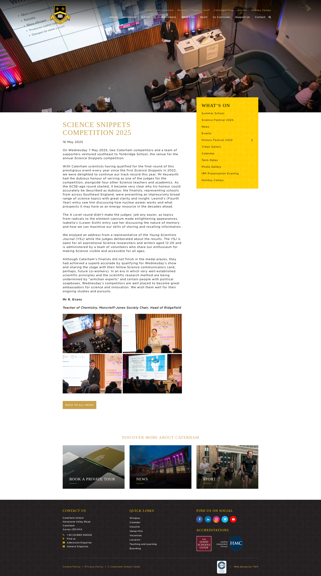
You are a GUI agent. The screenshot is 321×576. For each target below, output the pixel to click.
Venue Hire (136, 531)
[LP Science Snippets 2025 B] (92, 333)
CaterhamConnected (159, 10)
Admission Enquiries (79, 542)
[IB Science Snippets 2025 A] (152, 373)
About (114, 17)
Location (135, 540)
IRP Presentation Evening (220, 173)
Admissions (168, 17)
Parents (182, 10)
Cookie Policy (72, 566)
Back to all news (79, 405)
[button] (270, 17)
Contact (260, 17)
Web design (241, 566)
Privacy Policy (94, 566)
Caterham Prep (224, 10)
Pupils (195, 10)
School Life (148, 17)
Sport (203, 17)
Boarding (135, 548)
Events (206, 133)
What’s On (188, 17)
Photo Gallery (211, 166)
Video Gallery (211, 146)
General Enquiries (77, 546)
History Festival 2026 (217, 140)
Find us (71, 539)
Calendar (208, 153)
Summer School (213, 113)
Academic (129, 17)
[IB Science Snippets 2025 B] (152, 333)
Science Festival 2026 (218, 120)
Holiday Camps (261, 10)
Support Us (242, 17)
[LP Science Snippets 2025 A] (92, 373)
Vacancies (136, 535)
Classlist (135, 527)
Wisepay (135, 518)
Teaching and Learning (143, 544)
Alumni (242, 10)
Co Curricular (221, 17)
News (205, 126)
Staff (206, 10)
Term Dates (210, 160)
